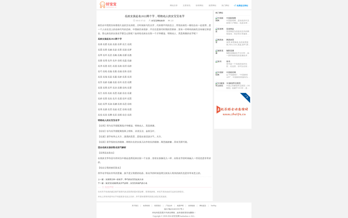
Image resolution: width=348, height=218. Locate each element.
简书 (228, 62)
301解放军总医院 (233, 83)
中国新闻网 (231, 18)
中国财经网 (231, 72)
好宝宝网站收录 (158, 21)
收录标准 (146, 206)
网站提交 (203, 206)
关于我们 (135, 206)
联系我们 (157, 206)
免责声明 (180, 206)
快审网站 (199, 5)
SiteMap (213, 206)
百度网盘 (230, 29)
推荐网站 (212, 5)
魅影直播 (230, 51)
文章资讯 (186, 5)
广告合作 (169, 206)
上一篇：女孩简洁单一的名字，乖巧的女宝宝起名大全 (121, 179)
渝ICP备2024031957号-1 (174, 209)
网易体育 (230, 40)
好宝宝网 (176, 216)
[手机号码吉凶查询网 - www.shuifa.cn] (232, 110)
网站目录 (174, 5)
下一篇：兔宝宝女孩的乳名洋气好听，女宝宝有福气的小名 (122, 183)
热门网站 (225, 5)
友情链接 (191, 206)
